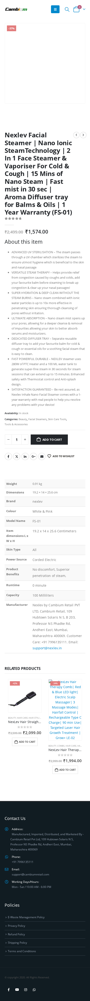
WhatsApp (34, 989)
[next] (83, 135)
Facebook (8, 456)
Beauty (23, 419)
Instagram (25, 989)
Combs (61, 745)
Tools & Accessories (16, 424)
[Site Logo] (16, 9)
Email (41, 456)
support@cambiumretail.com (30, 874)
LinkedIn (25, 456)
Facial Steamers (37, 419)
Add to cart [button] (27, 741)
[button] (55, 9)
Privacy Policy (16, 925)
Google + (33, 456)
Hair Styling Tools (39, 717)
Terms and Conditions (22, 951)
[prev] (76, 135)
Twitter (16, 456)
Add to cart (52, 439)
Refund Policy (16, 934)
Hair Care (22, 717)
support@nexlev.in (47, 648)
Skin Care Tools (57, 419)
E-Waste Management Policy (26, 917)
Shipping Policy (17, 942)
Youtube (17, 989)
